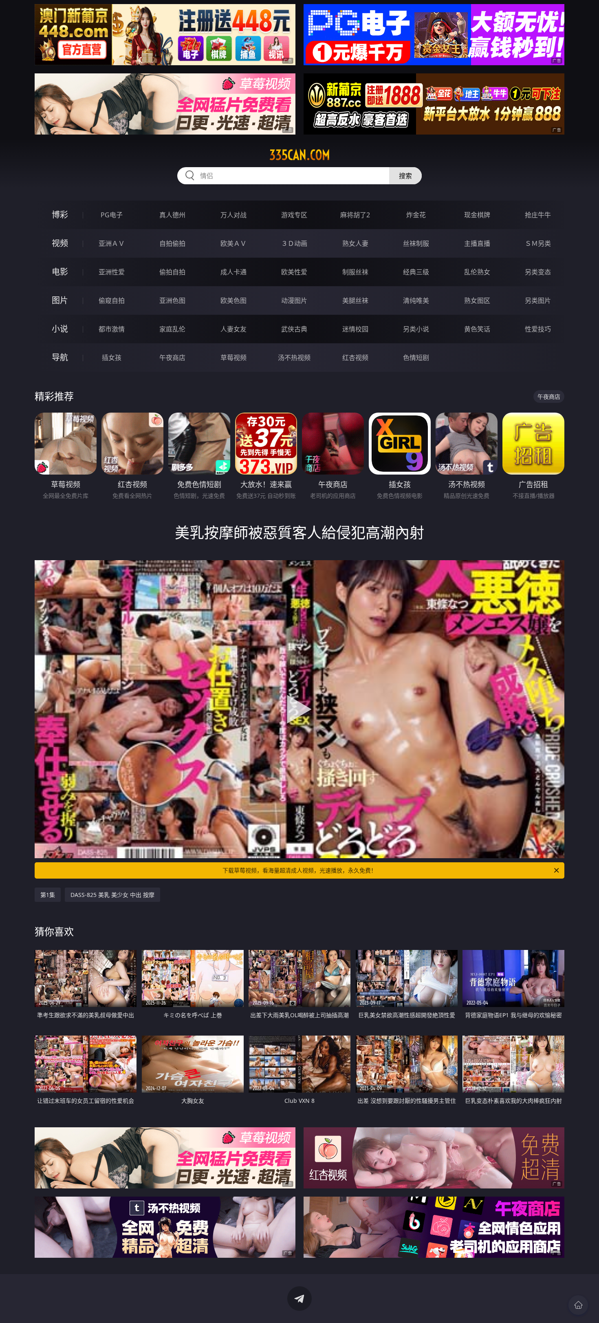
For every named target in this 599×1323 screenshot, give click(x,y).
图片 (60, 300)
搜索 (405, 175)
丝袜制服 (416, 243)
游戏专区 (294, 214)
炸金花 (416, 214)
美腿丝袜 (355, 300)
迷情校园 (355, 329)
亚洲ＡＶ (112, 243)
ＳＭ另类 (538, 243)
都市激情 (112, 329)
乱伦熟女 (477, 271)
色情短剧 (416, 357)
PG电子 (112, 214)
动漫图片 (294, 300)
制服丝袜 (355, 271)
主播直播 (477, 243)
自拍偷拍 (172, 243)
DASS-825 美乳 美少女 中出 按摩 (112, 895)
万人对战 (233, 214)
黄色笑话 (477, 329)
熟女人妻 (355, 243)
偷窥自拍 (112, 300)
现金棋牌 (477, 214)
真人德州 (172, 214)
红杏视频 (355, 357)
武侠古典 (294, 329)
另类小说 (416, 329)
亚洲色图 (172, 300)
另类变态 (538, 271)
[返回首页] (578, 1305)
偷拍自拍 (172, 271)
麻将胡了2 (355, 214)
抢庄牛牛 (538, 214)
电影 (60, 271)
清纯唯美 (416, 300)
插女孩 (111, 357)
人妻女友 (233, 329)
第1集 (47, 895)
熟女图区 (477, 300)
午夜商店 (172, 357)
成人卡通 (233, 271)
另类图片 (538, 300)
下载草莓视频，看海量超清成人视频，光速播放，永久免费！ (299, 870)
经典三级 (416, 271)
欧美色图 (233, 300)
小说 (60, 328)
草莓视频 (233, 357)
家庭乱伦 (172, 329)
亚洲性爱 (112, 271)
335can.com (299, 155)
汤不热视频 (294, 357)
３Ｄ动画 (294, 243)
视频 (60, 243)
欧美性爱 (294, 271)
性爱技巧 (538, 329)
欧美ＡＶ (233, 243)
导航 (60, 357)
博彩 (60, 214)
